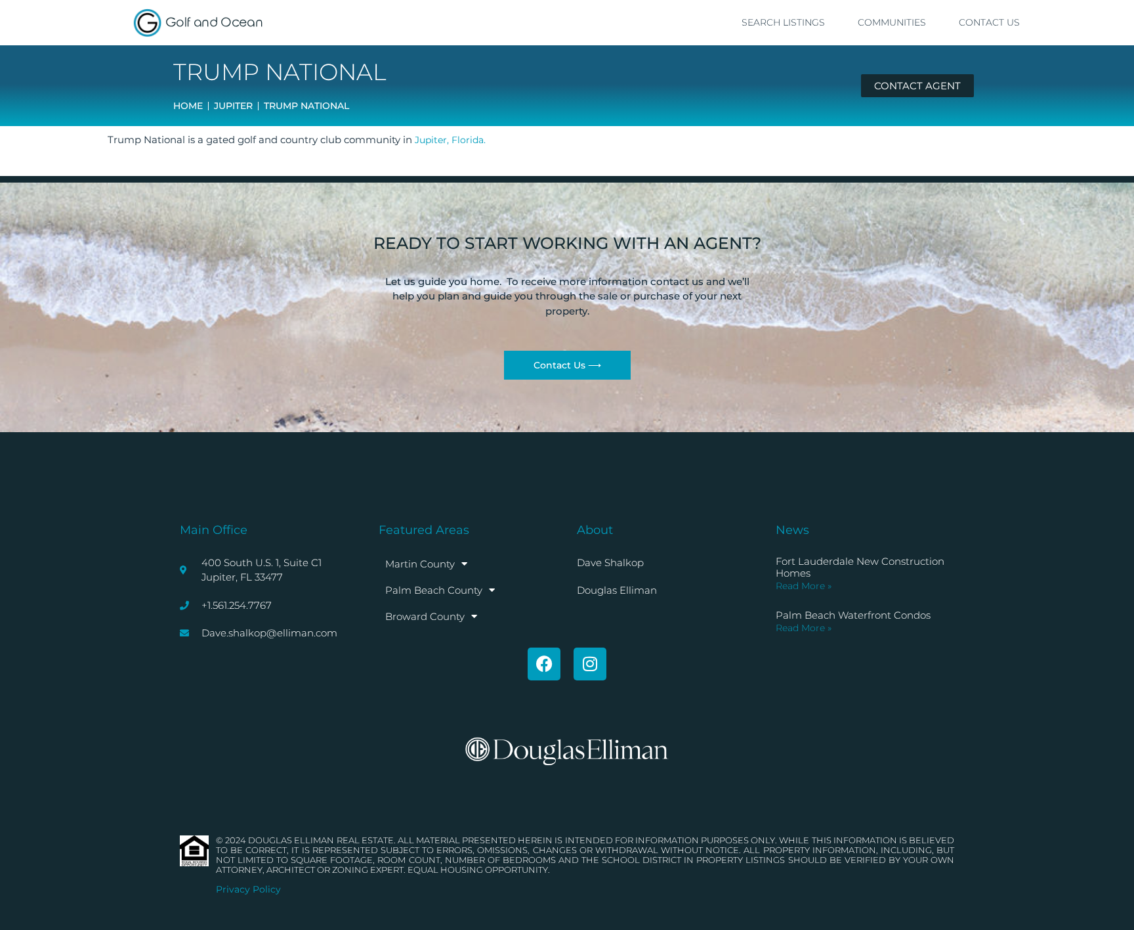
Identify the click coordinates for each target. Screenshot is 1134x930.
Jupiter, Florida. (450, 140)
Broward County (425, 616)
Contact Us (989, 22)
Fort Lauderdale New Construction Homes (860, 567)
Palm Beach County (433, 590)
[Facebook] (544, 664)
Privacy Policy (248, 889)
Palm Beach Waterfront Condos (853, 615)
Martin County (420, 564)
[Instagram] (590, 664)
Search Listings (783, 22)
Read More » (803, 586)
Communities (892, 22)
